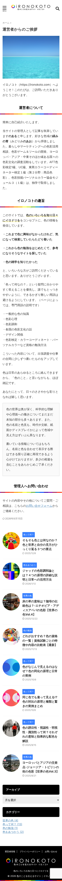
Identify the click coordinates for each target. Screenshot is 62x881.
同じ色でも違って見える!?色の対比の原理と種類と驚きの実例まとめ (40, 701)
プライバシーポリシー (30, 851)
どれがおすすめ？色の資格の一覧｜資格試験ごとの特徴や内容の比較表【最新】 (40, 640)
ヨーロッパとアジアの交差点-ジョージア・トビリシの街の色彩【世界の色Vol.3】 (40, 767)
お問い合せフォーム (39, 505)
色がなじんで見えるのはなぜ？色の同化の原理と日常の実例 (40, 671)
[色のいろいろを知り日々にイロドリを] (31, 8)
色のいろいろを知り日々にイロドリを (31, 871)
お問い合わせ (51, 851)
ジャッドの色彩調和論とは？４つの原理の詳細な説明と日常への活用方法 (40, 575)
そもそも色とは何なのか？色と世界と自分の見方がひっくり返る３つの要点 (40, 544)
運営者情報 (10, 851)
